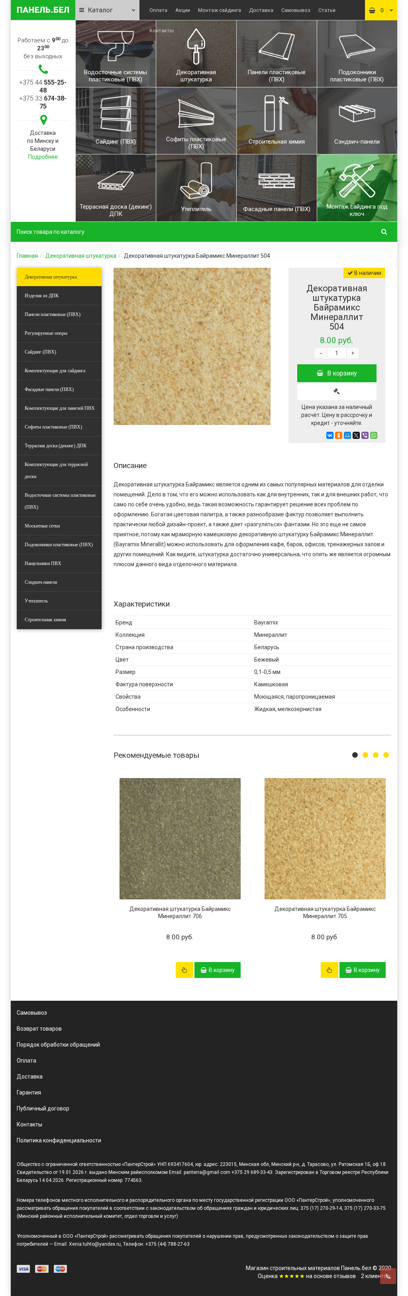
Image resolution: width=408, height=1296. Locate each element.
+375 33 (43, 102)
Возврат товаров (39, 1028)
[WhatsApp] (373, 435)
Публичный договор (43, 1108)
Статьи (326, 10)
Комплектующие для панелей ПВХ (60, 408)
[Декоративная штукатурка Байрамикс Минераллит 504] (192, 346)
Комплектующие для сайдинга (55, 370)
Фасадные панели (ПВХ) (49, 389)
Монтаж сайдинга (219, 10)
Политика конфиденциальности (59, 1140)
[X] (356, 435)
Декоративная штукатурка (80, 256)
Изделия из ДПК (42, 295)
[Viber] (365, 435)
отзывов (344, 1276)
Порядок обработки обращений (58, 1044)
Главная (27, 256)
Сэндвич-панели (41, 582)
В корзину (342, 373)
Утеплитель (36, 601)
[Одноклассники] (338, 435)
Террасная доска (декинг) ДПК (55, 445)
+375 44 (43, 86)
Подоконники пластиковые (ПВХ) (59, 544)
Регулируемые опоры (46, 333)
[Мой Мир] (347, 435)
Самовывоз (295, 10)
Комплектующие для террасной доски (56, 470)
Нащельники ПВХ (43, 563)
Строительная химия (45, 619)
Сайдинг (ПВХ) (40, 352)
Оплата (158, 10)
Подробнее (43, 157)
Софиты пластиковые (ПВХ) (53, 427)
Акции (182, 10)
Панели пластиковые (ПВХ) (52, 314)
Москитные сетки (42, 526)
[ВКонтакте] (329, 435)
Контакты (161, 31)
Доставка (261, 10)
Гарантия (29, 1092)
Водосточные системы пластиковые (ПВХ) (60, 501)
